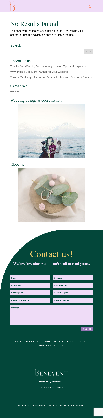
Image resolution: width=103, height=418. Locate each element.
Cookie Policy (33, 341)
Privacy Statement (53, 341)
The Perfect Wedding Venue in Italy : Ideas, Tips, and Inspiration (48, 66)
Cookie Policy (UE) (77, 341)
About (18, 341)
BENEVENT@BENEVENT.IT (51, 381)
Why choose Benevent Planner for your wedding (39, 71)
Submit (87, 329)
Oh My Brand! (79, 405)
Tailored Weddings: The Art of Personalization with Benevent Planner (51, 77)
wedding (15, 91)
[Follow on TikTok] (54, 396)
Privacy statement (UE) (51, 345)
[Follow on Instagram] (49, 396)
